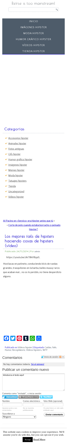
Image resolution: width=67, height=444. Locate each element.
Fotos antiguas (16, 148)
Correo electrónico (31, 401)
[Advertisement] (33, 89)
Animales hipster (17, 143)
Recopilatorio (18, 350)
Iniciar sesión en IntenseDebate (10, 397)
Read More (39, 439)
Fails (54, 347)
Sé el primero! (37, 364)
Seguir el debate (62, 356)
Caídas (48, 347)
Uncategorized (16, 191)
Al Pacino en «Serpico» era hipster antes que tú (28, 220)
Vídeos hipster (33, 45)
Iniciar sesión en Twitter (46, 397)
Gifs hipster (14, 154)
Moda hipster (33, 33)
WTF (45, 350)
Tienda (12, 186)
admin (37, 251)
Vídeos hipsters (34, 350)
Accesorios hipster (18, 138)
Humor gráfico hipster (33, 39)
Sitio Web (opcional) (52, 401)
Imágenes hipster (33, 27)
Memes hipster (16, 170)
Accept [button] (28, 439)
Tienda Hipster (33, 51)
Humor (8, 350)
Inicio (33, 21)
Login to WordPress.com (28, 397)
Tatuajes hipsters (17, 180)
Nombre (6, 401)
